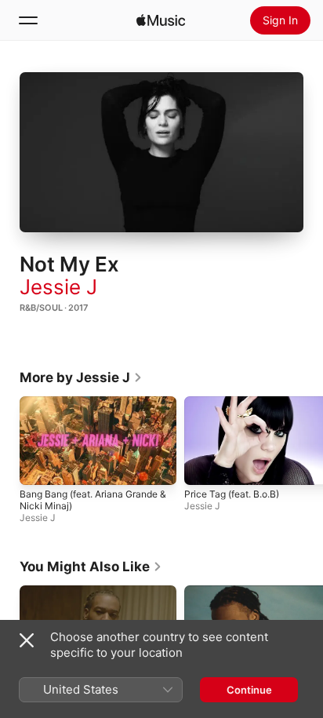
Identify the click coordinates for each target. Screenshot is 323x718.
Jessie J (58, 287)
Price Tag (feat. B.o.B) (231, 494)
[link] (81, 377)
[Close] (27, 640)
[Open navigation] (28, 20)
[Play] (161, 152)
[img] (160, 20)
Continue (249, 689)
